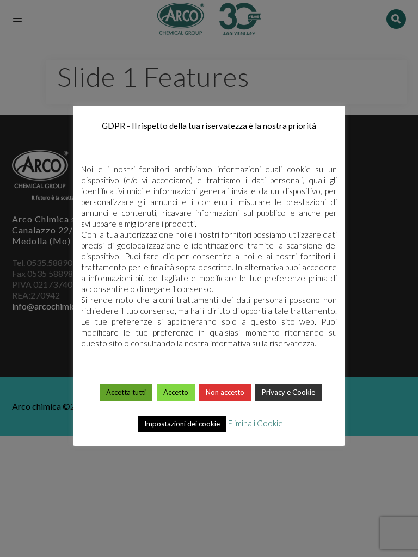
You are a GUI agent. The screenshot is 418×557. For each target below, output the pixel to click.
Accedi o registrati (210, 75)
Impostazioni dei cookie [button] (182, 423)
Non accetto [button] (225, 392)
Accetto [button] (175, 392)
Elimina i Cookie (255, 423)
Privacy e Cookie (288, 392)
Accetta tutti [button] (126, 392)
